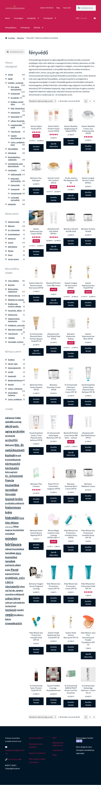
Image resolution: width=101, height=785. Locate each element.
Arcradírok (15, 98)
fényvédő (10, 494)
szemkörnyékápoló (14, 594)
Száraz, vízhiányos (15, 389)
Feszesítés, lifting (15, 310)
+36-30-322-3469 (14, 759)
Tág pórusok (15, 131)
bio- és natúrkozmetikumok (15, 450)
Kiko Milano (12, 522)
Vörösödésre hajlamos (13, 394)
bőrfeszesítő (12, 463)
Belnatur (11, 226)
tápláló (20, 610)
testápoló (10, 610)
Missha (10, 251)
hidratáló (12, 517)
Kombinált (12, 376)
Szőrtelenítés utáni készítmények (15, 165)
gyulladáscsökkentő (14, 503)
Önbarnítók (15, 185)
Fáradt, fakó (12, 364)
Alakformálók (16, 174)
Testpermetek (16, 193)
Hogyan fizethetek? (37, 753)
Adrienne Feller (13, 222)
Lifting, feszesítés (18, 121)
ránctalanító (12, 586)
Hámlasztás (12, 315)
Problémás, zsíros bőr (16, 325)
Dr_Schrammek (14, 476)
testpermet (10, 606)
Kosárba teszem (36, 147)
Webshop (20, 38)
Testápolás (48, 18)
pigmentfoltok (12, 573)
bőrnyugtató (11, 472)
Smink (10, 75)
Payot (10, 255)
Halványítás (15, 112)
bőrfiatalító (12, 468)
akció (8, 426)
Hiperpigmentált (14, 368)
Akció (7, 18)
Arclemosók (15, 93)
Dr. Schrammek (14, 230)
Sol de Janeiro (13, 259)
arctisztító (11, 440)
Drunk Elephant (14, 234)
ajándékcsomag (13, 421)
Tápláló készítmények (16, 137)
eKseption (12, 238)
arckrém (19, 431)
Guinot (10, 242)
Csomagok (18, 18)
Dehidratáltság (14, 295)
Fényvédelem (10, 27)
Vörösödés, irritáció (15, 342)
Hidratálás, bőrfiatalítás (16, 180)
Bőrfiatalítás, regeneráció (13, 290)
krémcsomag (9, 527)
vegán (9, 615)
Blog (58, 8)
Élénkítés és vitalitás (16, 300)
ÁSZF (54, 738)
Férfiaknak (25, 27)
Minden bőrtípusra (15, 380)
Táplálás (11, 338)
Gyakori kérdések (46, 8)
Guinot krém (14, 499)
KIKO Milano (12, 247)
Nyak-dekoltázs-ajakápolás (14, 158)
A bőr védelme (13, 281)
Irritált (10, 372)
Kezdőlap (11, 38)
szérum (8, 602)
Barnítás (11, 285)
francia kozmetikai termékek (12, 485)
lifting (16, 526)
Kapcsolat (67, 8)
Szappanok (15, 189)
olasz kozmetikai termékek (13, 557)
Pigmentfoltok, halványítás (14, 320)
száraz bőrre (12, 598)
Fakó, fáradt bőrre (18, 108)
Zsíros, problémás (15, 399)
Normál (11, 384)
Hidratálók (15, 117)
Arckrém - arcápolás (15, 83)
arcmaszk (10, 435)
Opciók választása (53, 145)
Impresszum (57, 750)
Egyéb (10, 79)
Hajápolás (12, 204)
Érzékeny (11, 360)
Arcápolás (31, 18)
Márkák (37, 27)
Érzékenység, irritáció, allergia (14, 305)
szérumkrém (19, 602)
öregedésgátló (13, 623)
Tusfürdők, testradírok (15, 198)
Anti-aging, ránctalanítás (16, 88)
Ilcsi (21, 518)
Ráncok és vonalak (15, 329)
